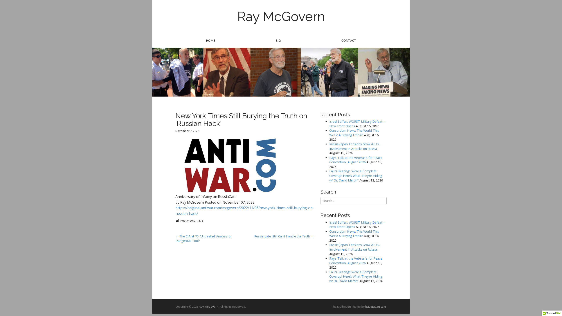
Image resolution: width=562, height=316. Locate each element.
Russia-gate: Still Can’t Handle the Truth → (284, 236)
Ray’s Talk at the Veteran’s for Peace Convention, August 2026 (355, 160)
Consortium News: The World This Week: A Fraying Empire (354, 132)
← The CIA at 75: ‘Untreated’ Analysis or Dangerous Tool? (203, 238)
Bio (278, 40)
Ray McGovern (281, 16)
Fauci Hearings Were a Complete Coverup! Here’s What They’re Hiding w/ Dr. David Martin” (355, 175)
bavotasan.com (375, 307)
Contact (348, 40)
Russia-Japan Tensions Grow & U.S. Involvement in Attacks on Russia (354, 146)
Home (210, 40)
